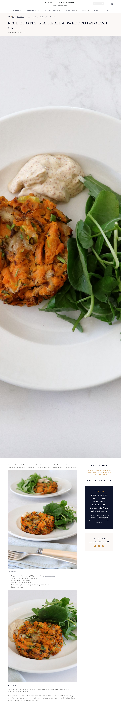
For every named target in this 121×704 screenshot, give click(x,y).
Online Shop (70, 10)
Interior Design (98, 472)
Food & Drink (20, 17)
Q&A (100, 474)
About (84, 10)
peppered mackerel (49, 576)
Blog (96, 10)
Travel (105, 474)
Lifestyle (94, 474)
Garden (89, 472)
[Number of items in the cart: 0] (112, 4)
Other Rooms (31, 10)
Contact (105, 10)
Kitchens (15, 10)
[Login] (108, 4)
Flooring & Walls (51, 10)
